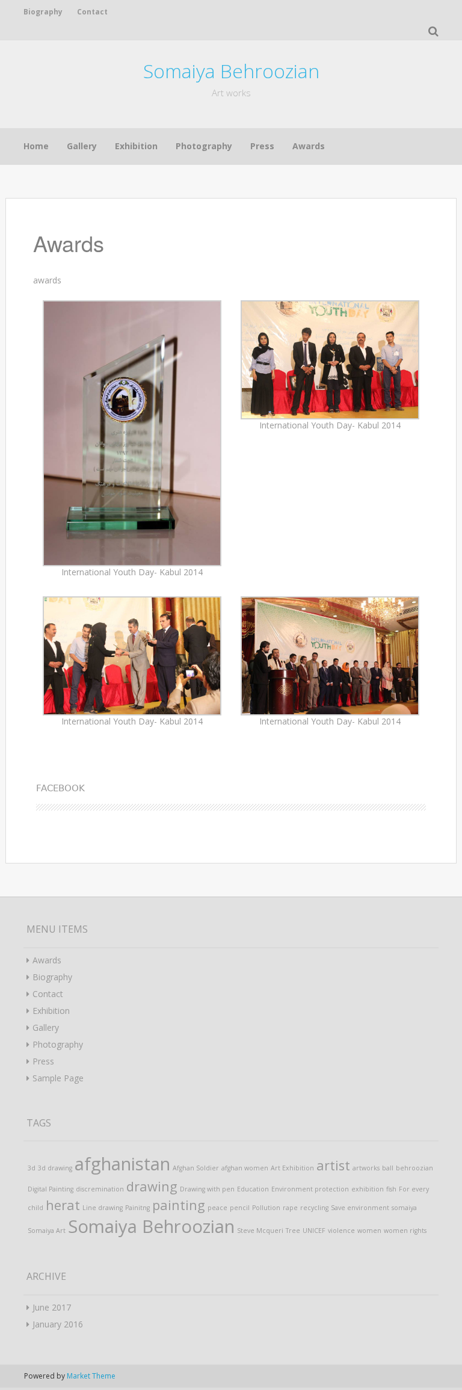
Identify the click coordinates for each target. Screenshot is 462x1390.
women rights (405, 1230)
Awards (308, 146)
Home (36, 146)
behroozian (414, 1168)
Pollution (266, 1207)
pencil (240, 1207)
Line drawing (102, 1207)
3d (31, 1168)
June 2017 (51, 1307)
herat (63, 1205)
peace (217, 1207)
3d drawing (55, 1168)
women (369, 1230)
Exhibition (136, 146)
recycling (314, 1207)
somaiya (404, 1207)
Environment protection (310, 1189)
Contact (92, 12)
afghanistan (122, 1164)
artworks (366, 1168)
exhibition (367, 1189)
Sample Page (58, 1078)
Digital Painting (50, 1189)
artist (333, 1165)
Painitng (137, 1207)
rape (290, 1207)
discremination (100, 1189)
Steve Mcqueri (260, 1230)
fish (391, 1189)
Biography (43, 12)
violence (341, 1230)
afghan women (244, 1168)
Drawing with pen (207, 1189)
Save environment (360, 1207)
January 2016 (57, 1324)
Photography (204, 146)
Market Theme (91, 1376)
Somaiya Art (47, 1230)
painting (178, 1205)
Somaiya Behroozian (231, 71)
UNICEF (314, 1230)
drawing (151, 1186)
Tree (293, 1230)
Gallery (82, 146)
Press (262, 146)
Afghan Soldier (196, 1168)
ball (387, 1168)
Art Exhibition (292, 1168)
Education (253, 1189)
